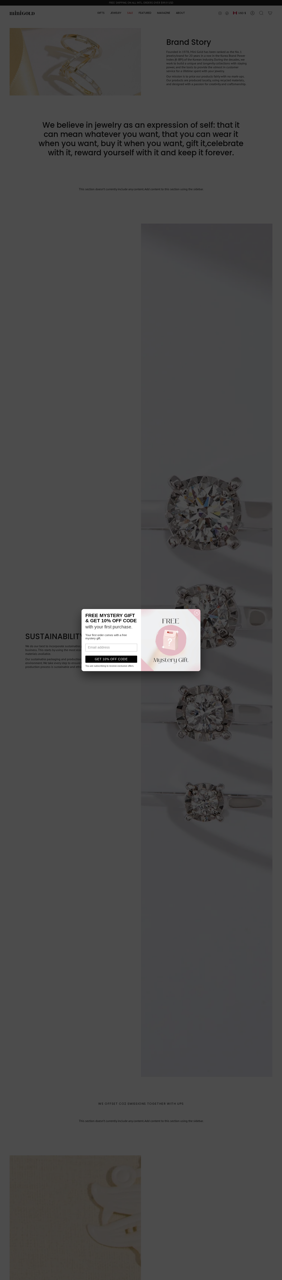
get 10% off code (111, 659)
